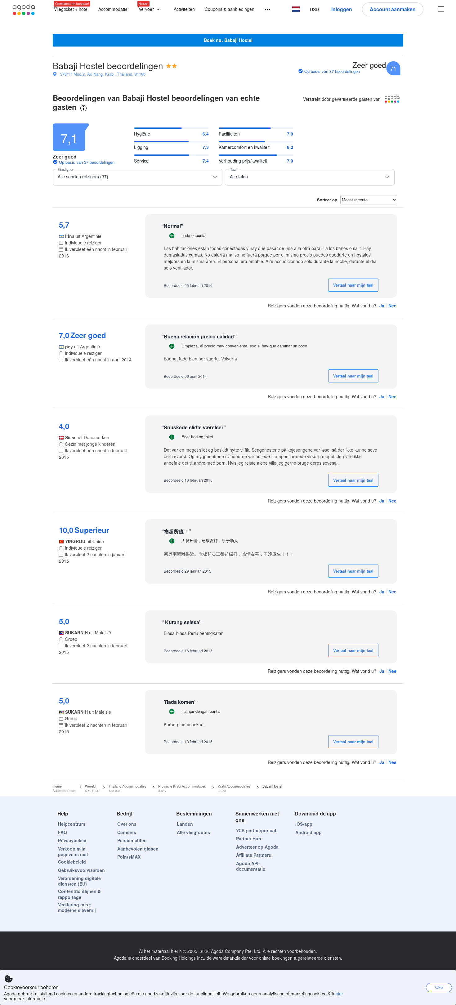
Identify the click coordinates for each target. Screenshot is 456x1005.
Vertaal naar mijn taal (353, 285)
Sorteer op (327, 200)
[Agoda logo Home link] (24, 9)
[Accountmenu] (441, 9)
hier (339, 993)
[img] (171, 65)
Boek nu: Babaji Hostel (228, 40)
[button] (151, 9)
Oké (439, 987)
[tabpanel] (228, 449)
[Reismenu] (264, 9)
